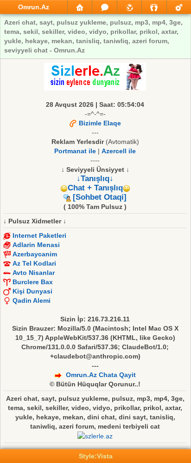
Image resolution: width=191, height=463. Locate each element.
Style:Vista (96, 456)
